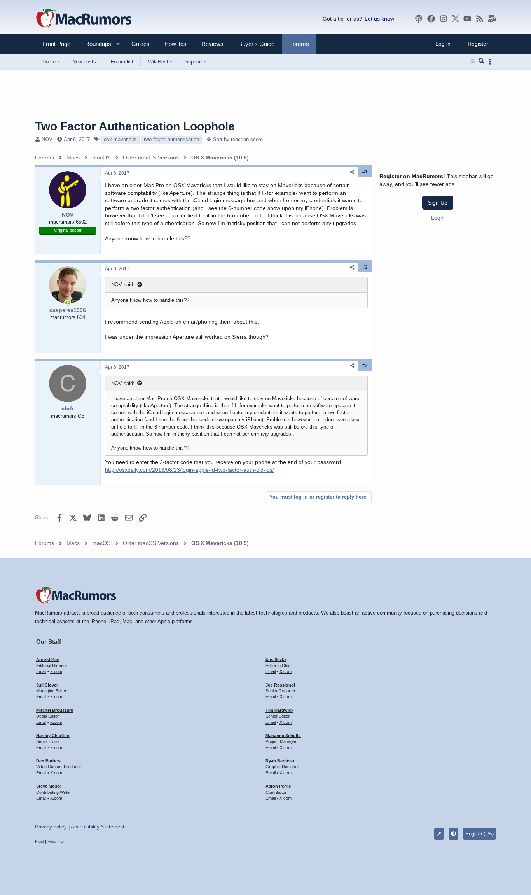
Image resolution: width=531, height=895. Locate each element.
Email (41, 671)
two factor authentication (171, 139)
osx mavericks (120, 139)
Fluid (39, 841)
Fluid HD (55, 841)
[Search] (481, 61)
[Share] (352, 172)
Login (438, 217)
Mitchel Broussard (54, 710)
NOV (47, 139)
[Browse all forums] (472, 61)
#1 (365, 172)
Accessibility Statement (97, 827)
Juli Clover (47, 685)
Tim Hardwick (279, 710)
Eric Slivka (276, 659)
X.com (56, 671)
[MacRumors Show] (419, 19)
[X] (455, 19)
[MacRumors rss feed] (480, 19)
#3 (365, 365)
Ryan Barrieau (280, 760)
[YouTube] (467, 19)
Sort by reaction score (238, 139)
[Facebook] (431, 19)
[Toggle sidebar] (491, 62)
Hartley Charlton (53, 735)
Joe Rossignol (280, 685)
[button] (95, 44)
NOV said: (122, 284)
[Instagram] (443, 19)
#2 (365, 267)
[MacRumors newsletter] (492, 19)
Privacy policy (51, 827)
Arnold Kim (47, 659)
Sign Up (437, 202)
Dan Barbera (48, 760)
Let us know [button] (379, 19)
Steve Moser (48, 786)
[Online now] (67, 303)
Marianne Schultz (283, 735)
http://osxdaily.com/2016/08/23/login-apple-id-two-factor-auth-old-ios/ (189, 470)
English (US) (479, 834)
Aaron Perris (278, 786)
